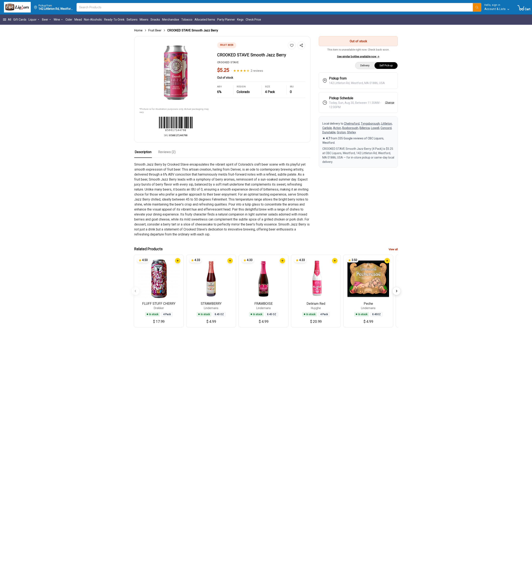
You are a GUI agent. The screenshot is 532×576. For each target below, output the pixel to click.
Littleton (386, 123)
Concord (386, 128)
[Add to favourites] (292, 45)
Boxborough (350, 128)
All (9, 19)
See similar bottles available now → (358, 56)
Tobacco (186, 19)
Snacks (155, 19)
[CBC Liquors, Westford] (17, 7)
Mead (78, 19)
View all (393, 249)
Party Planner (226, 19)
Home (138, 30)
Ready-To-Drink (114, 19)
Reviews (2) (167, 152)
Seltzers (132, 19)
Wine (57, 19)
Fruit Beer (154, 30)
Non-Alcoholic (93, 19)
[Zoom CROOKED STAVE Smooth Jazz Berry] (175, 72)
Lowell (375, 128)
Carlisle (327, 128)
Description (143, 152)
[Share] (301, 45)
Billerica (365, 128)
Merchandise (170, 19)
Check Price (253, 19)
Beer (45, 19)
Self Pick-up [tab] (386, 65)
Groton (341, 132)
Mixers (144, 19)
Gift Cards (19, 19)
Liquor (32, 19)
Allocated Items (205, 19)
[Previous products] (135, 291)
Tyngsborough (370, 123)
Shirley (351, 132)
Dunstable (329, 132)
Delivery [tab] (364, 65)
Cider (68, 19)
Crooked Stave (228, 62)
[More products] (396, 291)
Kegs (240, 19)
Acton (337, 128)
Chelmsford (352, 123)
